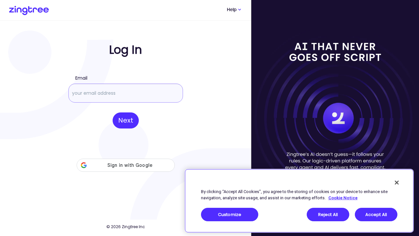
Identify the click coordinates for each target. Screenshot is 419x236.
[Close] (397, 182)
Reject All (328, 214)
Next (125, 120)
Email (81, 78)
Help (232, 10)
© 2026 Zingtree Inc (125, 226)
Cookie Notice (342, 198)
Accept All (376, 214)
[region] (299, 201)
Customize (229, 214)
